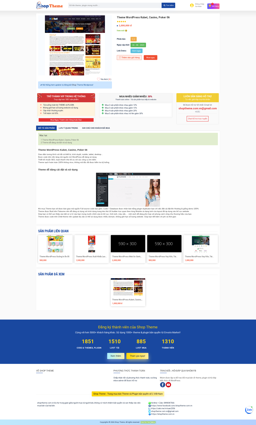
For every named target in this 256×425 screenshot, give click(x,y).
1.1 (133, 39)
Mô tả (46, 128)
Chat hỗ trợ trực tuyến (197, 119)
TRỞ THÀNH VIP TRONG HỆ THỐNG (66, 96)
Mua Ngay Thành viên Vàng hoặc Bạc (66, 120)
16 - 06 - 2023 (138, 45)
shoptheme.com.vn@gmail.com (198, 108)
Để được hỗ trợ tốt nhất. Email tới (197, 105)
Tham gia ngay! (137, 356)
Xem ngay (136, 51)
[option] (128, 293)
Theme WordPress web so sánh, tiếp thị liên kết (126, 256)
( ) (106, 79)
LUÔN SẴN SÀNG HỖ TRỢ (198, 96)
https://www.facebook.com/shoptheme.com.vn (171, 406)
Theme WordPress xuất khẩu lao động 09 (90, 256)
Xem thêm (116, 356)
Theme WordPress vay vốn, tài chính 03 (198, 256)
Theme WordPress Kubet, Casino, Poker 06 (60, 140)
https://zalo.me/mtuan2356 (163, 408)
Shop (74, 85)
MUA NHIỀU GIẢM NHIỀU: (135, 96)
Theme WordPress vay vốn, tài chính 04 (162, 256)
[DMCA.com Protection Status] (148, 422)
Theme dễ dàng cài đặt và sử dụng (56, 142)
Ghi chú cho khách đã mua (96, 128)
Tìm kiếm (169, 5)
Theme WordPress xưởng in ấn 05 (54, 256)
